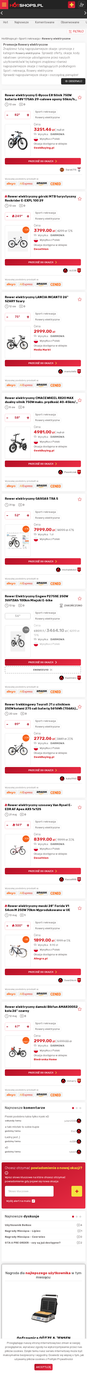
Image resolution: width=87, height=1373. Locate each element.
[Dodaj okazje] (71, 4)
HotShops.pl (9, 38)
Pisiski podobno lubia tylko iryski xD (27, 1116)
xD (6, 1147)
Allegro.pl (41, 958)
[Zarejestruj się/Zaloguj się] (81, 4)
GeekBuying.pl (44, 147)
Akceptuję (43, 1367)
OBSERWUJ (75, 81)
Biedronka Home (45, 1059)
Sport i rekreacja (29, 38)
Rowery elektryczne (47, 117)
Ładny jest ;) (12, 1137)
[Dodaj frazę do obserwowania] (76, 1191)
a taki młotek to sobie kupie (22, 1126)
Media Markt (42, 349)
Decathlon (41, 249)
